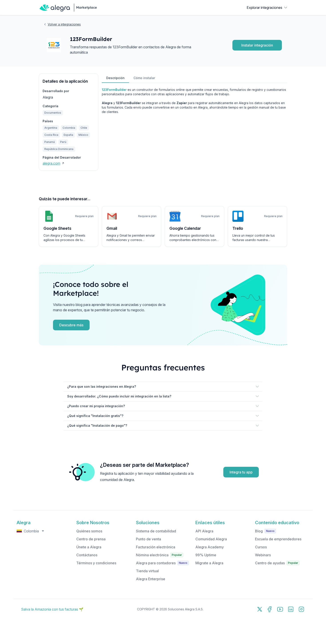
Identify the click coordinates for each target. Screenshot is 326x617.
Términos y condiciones (96, 563)
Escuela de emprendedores (278, 539)
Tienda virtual (147, 571)
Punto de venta (148, 539)
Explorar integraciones (264, 7)
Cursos (261, 547)
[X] (259, 609)
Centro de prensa (91, 539)
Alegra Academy (209, 547)
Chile (84, 127)
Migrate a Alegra (209, 563)
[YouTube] (280, 609)
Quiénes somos (89, 531)
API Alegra (204, 531)
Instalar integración (257, 45)
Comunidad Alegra (211, 539)
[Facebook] (269, 609)
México (83, 134)
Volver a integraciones (64, 24)
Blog (259, 531)
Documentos (52, 112)
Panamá (49, 142)
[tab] (115, 78)
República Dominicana (58, 149)
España (68, 134)
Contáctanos (86, 555)
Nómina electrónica (152, 555)
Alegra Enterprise (150, 579)
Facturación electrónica (155, 547)
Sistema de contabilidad (156, 531)
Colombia (69, 127)
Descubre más (71, 325)
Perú (63, 142)
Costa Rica (51, 134)
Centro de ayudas (270, 563)
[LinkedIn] (290, 609)
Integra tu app (241, 472)
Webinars (263, 555)
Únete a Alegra (88, 547)
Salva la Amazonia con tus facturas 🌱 (52, 609)
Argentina (50, 127)
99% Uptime (205, 555)
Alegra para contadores (156, 563)
